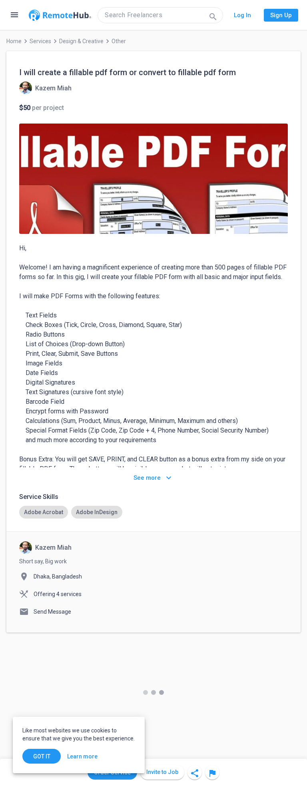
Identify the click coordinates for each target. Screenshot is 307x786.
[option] (43, 512)
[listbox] (153, 512)
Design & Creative (81, 41)
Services (40, 41)
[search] (160, 15)
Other (119, 41)
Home (14, 41)
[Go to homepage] (60, 15)
